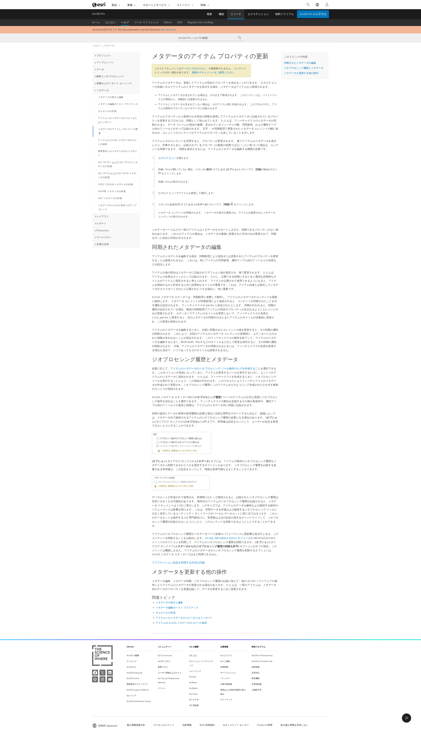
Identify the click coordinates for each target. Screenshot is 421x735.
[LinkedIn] (110, 673)
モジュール (228, 538)
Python (168, 22)
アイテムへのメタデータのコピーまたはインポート (117, 120)
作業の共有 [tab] (103, 244)
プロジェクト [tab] (104, 55)
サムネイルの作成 (107, 111)
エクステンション (258, 14)
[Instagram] (102, 679)
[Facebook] (95, 673)
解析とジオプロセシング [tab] (110, 76)
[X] (102, 673)
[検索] (308, 4)
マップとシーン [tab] (105, 62)
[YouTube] (110, 679)
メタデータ (108, 45)
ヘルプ (125, 22)
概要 (209, 14)
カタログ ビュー (167, 158)
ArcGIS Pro (98, 13)
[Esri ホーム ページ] (99, 4)
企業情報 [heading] (224, 646)
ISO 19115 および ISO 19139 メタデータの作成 (117, 175)
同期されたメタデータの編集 (300, 62)
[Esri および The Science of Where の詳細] (102, 656)
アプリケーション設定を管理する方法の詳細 (178, 562)
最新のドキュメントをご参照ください (213, 72)
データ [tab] (100, 69)
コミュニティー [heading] (165, 646)
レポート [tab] (101, 223)
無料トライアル (284, 14)
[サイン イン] (327, 5)
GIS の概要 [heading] (194, 646)
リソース (236, 14)
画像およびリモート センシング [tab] (114, 83)
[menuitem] (140, 655)
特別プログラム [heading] (258, 646)
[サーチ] (239, 38)
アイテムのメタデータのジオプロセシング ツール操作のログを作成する (212, 368)
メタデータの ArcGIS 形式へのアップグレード (117, 207)
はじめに (110, 22)
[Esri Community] (95, 679)
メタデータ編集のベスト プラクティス (118, 104)
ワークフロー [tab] (104, 237)
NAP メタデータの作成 (110, 198)
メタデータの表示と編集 (110, 97)
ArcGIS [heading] (130, 646)
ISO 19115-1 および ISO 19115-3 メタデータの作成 (118, 164)
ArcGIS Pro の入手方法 (313, 14)
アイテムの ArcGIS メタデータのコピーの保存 (117, 142)
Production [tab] (103, 230)
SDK (179, 22)
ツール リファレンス (146, 22)
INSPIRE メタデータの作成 (111, 191)
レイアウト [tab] (103, 216)
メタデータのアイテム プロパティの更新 (118, 131)
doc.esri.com (168, 29)
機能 (221, 14)
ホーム (96, 22)
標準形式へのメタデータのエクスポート (117, 153)
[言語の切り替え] (317, 4)
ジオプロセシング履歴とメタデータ (303, 68)
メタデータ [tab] (103, 90)
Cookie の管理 (264, 725)
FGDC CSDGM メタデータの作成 (115, 184)
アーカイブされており (193, 68)
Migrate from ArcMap (200, 22)
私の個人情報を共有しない (294, 725)
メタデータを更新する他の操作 (301, 73)
